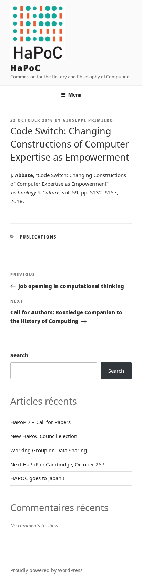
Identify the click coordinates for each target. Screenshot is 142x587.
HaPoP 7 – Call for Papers (40, 421)
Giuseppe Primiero (88, 120)
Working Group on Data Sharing (48, 450)
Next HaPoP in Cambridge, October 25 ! (57, 464)
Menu (74, 95)
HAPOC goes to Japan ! (37, 478)
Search (19, 355)
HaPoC (25, 67)
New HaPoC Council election (43, 436)
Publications (38, 237)
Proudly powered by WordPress (46, 570)
